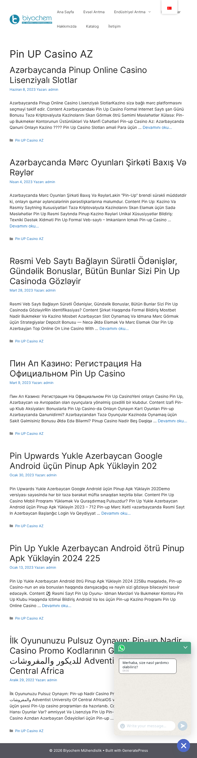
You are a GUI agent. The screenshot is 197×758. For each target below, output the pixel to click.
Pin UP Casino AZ (29, 140)
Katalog (92, 26)
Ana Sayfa (65, 12)
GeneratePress (135, 750)
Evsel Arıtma (94, 12)
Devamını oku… (157, 127)
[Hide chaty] (183, 745)
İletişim (114, 26)
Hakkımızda (66, 26)
